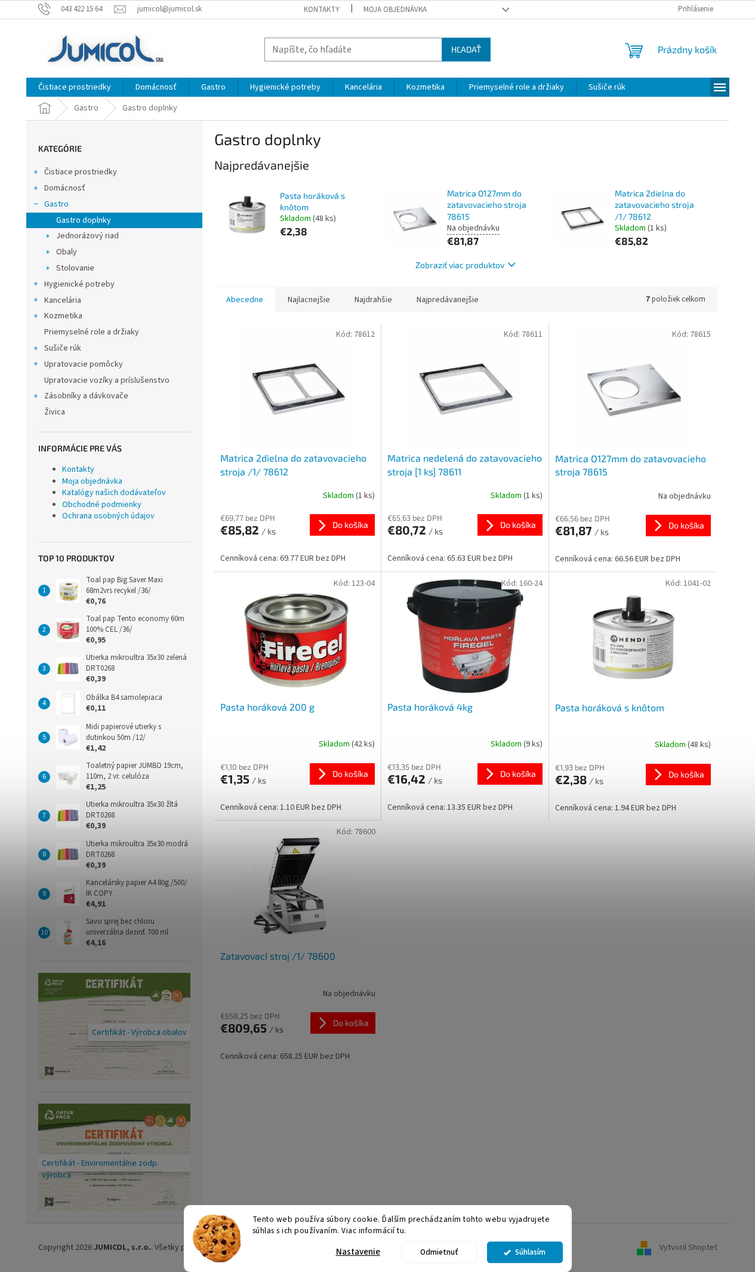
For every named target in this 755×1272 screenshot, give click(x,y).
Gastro (56, 204)
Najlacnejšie (309, 300)
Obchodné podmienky (101, 505)
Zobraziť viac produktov (459, 265)
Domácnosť (64, 188)
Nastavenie (358, 1252)
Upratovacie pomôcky (83, 364)
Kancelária (62, 300)
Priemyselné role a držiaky (91, 332)
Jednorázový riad (87, 236)
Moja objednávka (395, 9)
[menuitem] (74, 87)
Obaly (66, 252)
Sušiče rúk (62, 348)
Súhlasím (530, 1252)
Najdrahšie (373, 300)
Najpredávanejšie (448, 300)
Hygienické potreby (79, 284)
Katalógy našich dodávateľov (114, 493)
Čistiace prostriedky (80, 172)
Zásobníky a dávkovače (86, 396)
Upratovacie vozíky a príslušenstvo (107, 380)
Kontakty (322, 9)
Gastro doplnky (83, 220)
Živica (54, 412)
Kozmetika (63, 316)
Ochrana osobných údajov (108, 516)
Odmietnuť (439, 1252)
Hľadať (466, 49)
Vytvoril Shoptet (688, 1247)
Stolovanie (75, 268)
